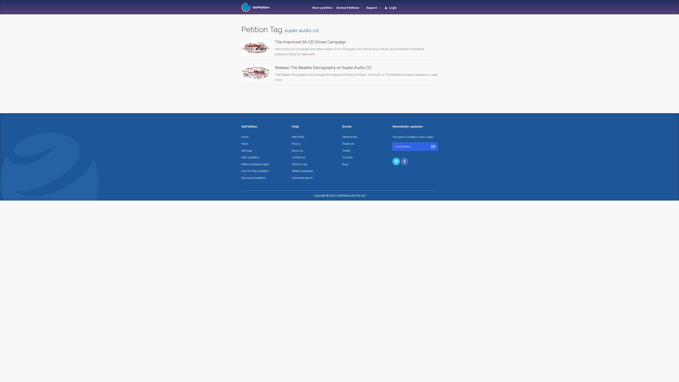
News (244, 143)
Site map (246, 150)
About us (297, 150)
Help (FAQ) (298, 136)
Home (245, 136)
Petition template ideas (255, 164)
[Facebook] (404, 161)
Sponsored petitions (253, 177)
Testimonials (349, 136)
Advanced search (302, 177)
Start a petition (322, 7)
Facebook (348, 143)
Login (393, 7)
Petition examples (302, 170)
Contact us (298, 157)
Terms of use (299, 164)
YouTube (347, 157)
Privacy (296, 143)
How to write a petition (255, 170)
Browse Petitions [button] (348, 7)
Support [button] (372, 7)
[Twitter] (396, 161)
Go (433, 146)
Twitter (346, 150)
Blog (345, 164)
